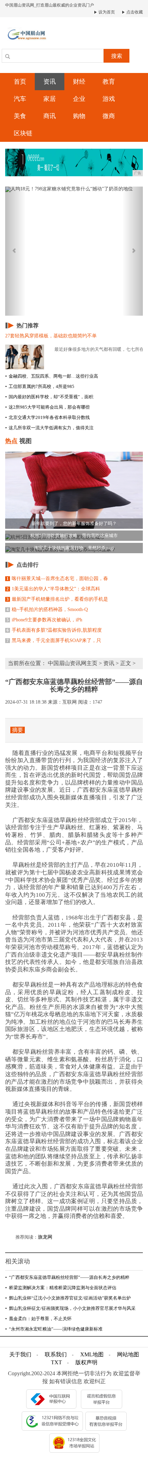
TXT (56, 1362)
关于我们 (20, 1354)
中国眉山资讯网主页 (72, 663)
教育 (109, 81)
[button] (15, 251)
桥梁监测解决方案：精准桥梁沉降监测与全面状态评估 (60, 1287)
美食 (20, 116)
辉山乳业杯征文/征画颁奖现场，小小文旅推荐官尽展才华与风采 (70, 1308)
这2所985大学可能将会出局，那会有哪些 (47, 407)
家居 (49, 98)
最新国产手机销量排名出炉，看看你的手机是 (57, 599)
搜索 (116, 56)
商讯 (49, 116)
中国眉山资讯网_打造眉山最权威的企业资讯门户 (49, 5)
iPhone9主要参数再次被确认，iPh (44, 619)
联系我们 (56, 1354)
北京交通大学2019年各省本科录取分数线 (47, 417)
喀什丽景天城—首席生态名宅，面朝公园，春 (57, 578)
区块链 (23, 133)
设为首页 (106, 12)
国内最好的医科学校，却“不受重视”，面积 (49, 396)
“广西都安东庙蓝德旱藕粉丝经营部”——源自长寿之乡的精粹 (67, 1277)
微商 (109, 116)
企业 (79, 98)
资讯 (49, 81)
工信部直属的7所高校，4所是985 (39, 386)
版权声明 (86, 1362)
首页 (20, 81)
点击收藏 (134, 12)
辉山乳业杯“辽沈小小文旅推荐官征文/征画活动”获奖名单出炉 (68, 1298)
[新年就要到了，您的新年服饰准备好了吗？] (74, 489)
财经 (79, 81)
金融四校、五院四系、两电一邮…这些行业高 (51, 376)
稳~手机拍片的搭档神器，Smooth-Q (47, 609)
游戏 (109, 98)
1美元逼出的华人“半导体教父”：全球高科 (53, 588)
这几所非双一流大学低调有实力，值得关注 (49, 427)
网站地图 (128, 1354)
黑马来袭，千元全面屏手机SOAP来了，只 (54, 640)
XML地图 (92, 1354)
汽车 (20, 98)
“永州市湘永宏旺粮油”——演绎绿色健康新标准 (54, 1329)
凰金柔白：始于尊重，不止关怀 (38, 1318)
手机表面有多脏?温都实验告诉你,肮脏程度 (54, 630)
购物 (79, 116)
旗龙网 (45, 1237)
